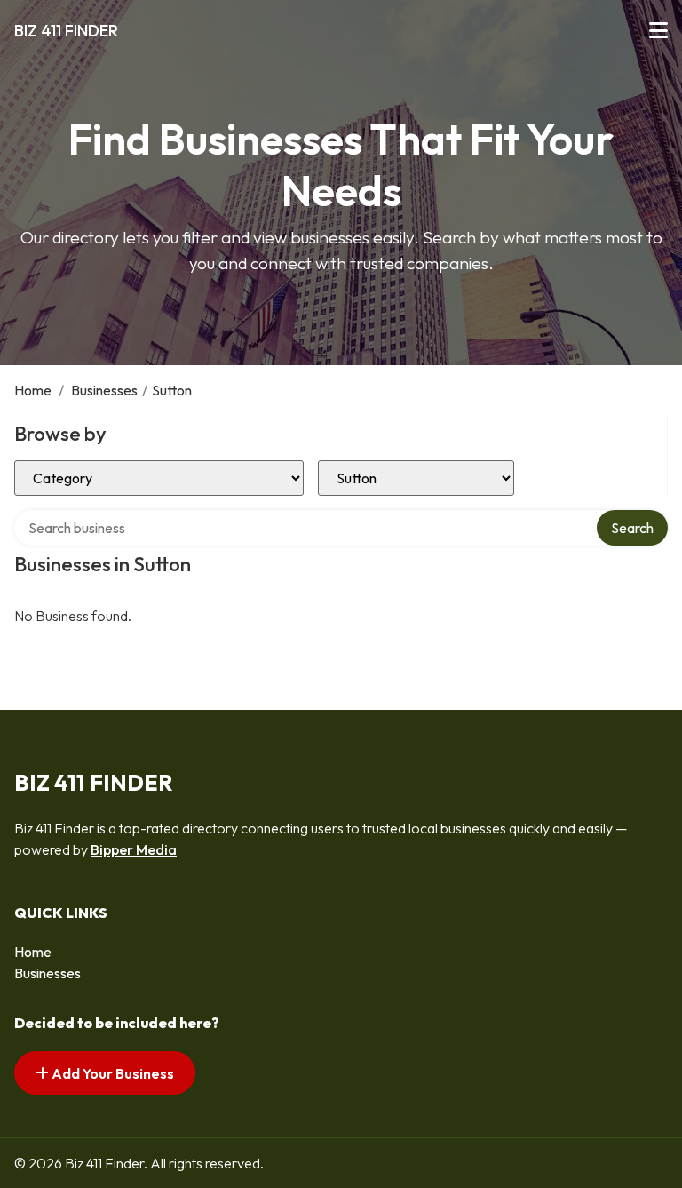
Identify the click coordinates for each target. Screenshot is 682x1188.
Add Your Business (111, 1073)
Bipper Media (134, 849)
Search (632, 528)
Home (33, 390)
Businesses (104, 390)
